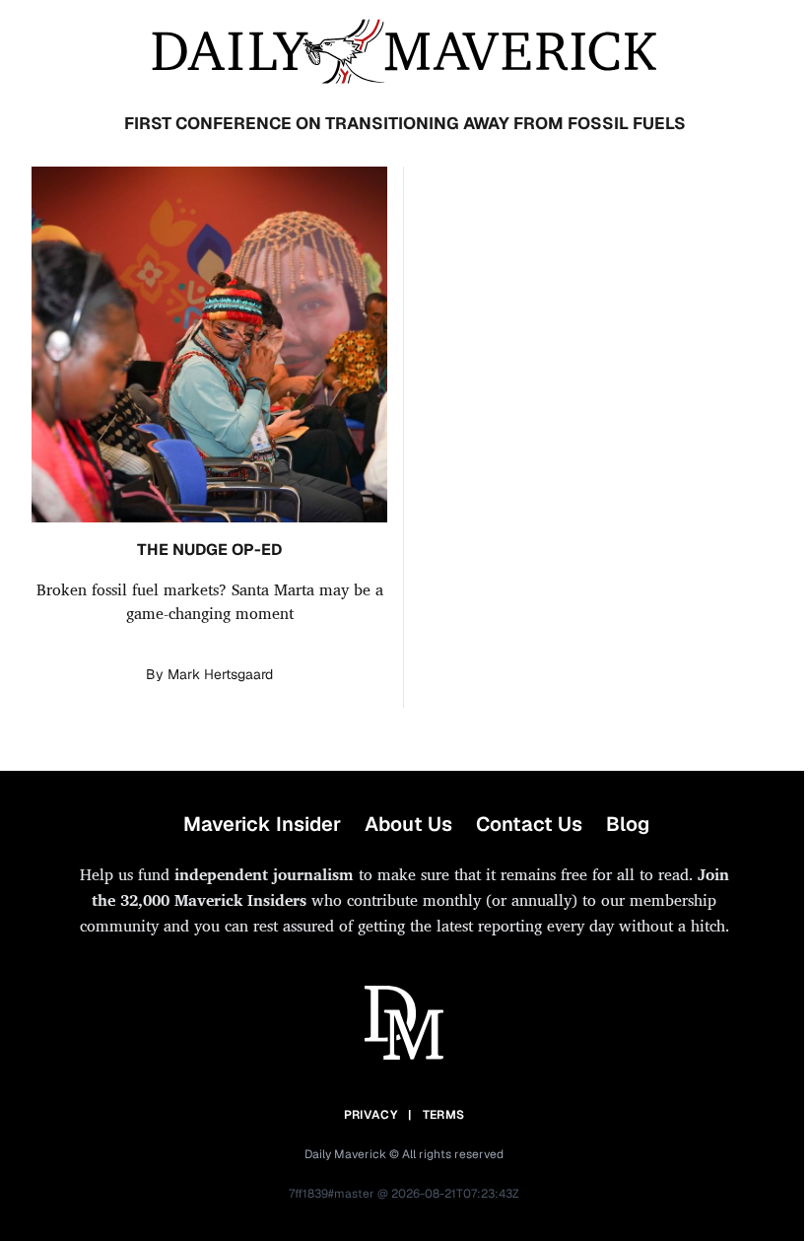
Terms (444, 1115)
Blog (627, 824)
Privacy (370, 1115)
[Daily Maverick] (404, 52)
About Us (408, 824)
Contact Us (529, 824)
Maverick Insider (262, 824)
